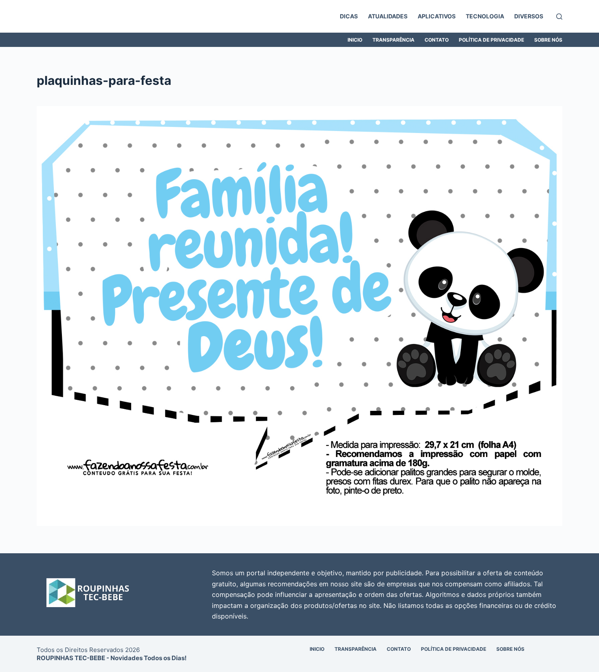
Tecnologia (485, 16)
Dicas (349, 16)
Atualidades (387, 16)
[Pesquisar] (559, 16)
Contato (437, 40)
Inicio (355, 40)
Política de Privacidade (491, 40)
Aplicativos (437, 16)
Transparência (393, 40)
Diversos (528, 16)
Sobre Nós (548, 40)
